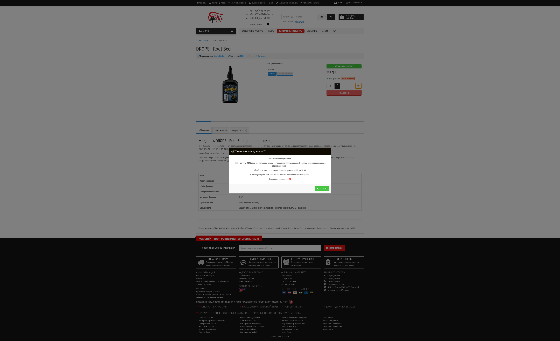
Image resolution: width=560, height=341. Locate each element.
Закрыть (323, 188)
